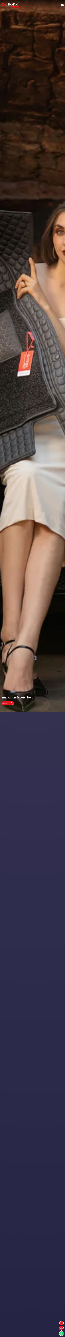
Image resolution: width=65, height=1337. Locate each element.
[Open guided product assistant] (61, 1328)
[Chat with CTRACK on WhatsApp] (61, 1333)
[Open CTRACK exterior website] (61, 1323)
